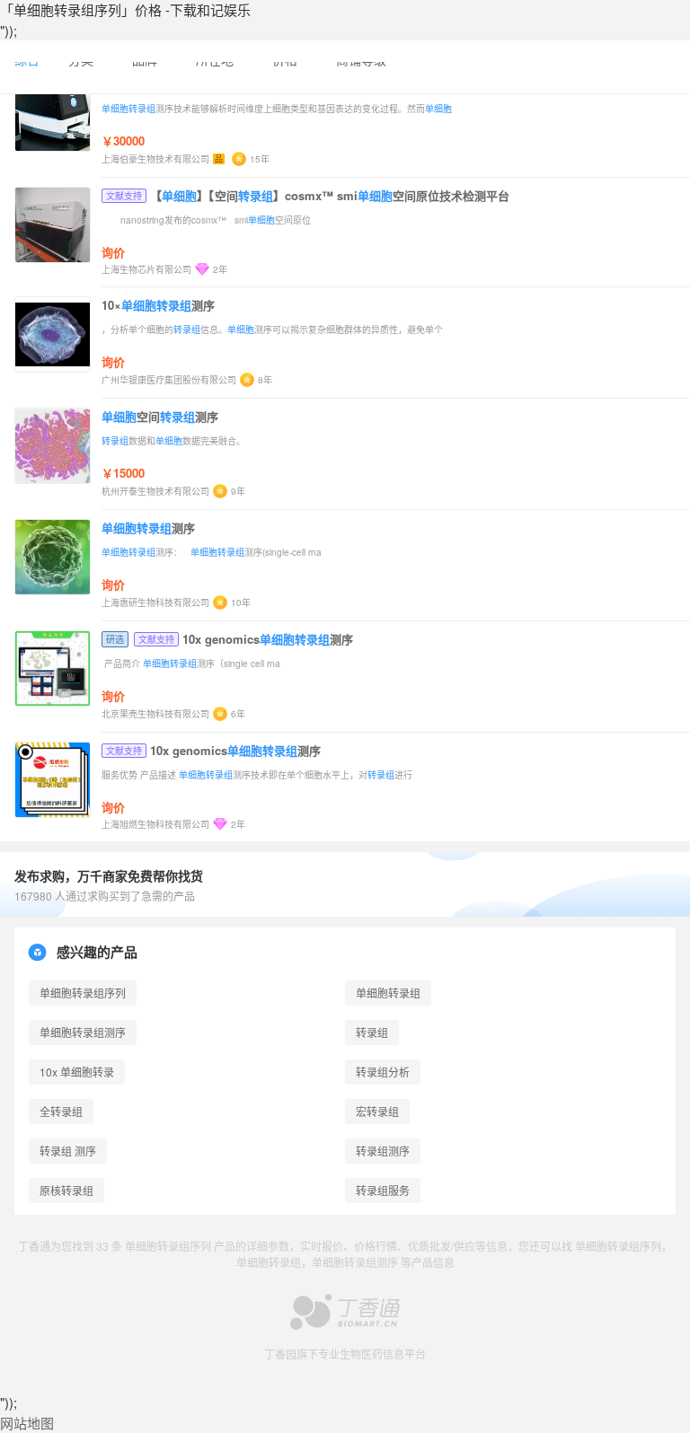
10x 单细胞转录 (77, 1071)
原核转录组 (66, 1190)
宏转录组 (377, 1111)
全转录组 (61, 1111)
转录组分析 (383, 1071)
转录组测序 (383, 1150)
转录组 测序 (68, 1150)
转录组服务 (383, 1190)
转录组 (372, 1032)
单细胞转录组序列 (83, 992)
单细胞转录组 (388, 992)
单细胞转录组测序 (83, 1032)
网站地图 (27, 1422)
